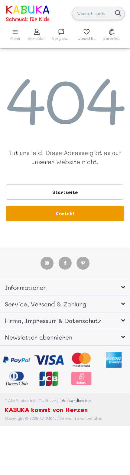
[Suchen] (118, 13)
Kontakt (65, 213)
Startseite (65, 192)
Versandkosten (76, 400)
